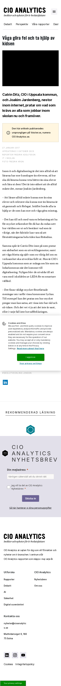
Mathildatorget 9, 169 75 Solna (15, 636)
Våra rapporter (41, 24)
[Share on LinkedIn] (5, 382)
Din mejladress (16, 469)
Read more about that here (30, 348)
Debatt (8, 24)
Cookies (8, 664)
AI (5, 592)
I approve (30, 357)
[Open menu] (54, 11)
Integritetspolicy (24, 664)
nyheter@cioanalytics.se (15, 625)
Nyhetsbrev (40, 579)
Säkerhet (8, 598)
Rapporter (9, 579)
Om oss (38, 585)
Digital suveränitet (14, 604)
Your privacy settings (13, 683)
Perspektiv (22, 24)
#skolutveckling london (17, 373)
